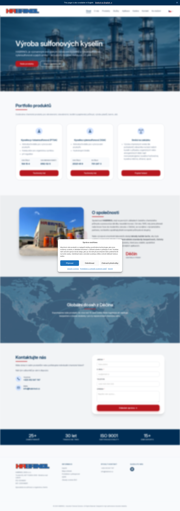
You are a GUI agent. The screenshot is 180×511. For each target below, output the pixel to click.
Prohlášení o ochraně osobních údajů (93, 269)
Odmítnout (89, 263)
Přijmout (69, 263)
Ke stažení (156, 11)
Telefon (101, 379)
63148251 (22, 480)
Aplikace (126, 11)
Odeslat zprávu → (128, 408)
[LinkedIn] (132, 469)
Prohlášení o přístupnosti (71, 474)
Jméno (100, 359)
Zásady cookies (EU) (69, 480)
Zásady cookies (73, 269)
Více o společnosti (52, 64)
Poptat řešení (141, 173)
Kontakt (145, 11)
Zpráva (101, 389)
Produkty (106, 11)
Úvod (88, 11)
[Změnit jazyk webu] (171, 11)
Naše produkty (27, 64)
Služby (116, 11)
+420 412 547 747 (31, 380)
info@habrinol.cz (31, 388)
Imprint (110, 269)
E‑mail (100, 369)
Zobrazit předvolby (110, 263)
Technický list (39, 173)
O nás (96, 11)
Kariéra (136, 11)
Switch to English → (103, 3)
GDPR (64, 477)
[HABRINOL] (22, 11)
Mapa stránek (67, 471)
